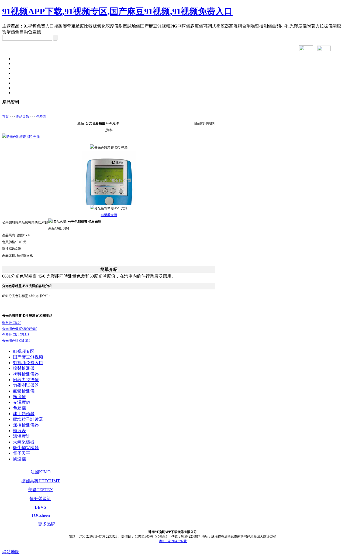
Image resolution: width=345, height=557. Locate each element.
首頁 (5, 116)
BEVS (40, 507)
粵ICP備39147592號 (173, 541)
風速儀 (19, 459)
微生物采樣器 (26, 447)
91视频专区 (23, 351)
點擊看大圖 (109, 215)
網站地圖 (10, 551)
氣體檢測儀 (23, 391)
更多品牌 (46, 524)
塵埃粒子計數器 (28, 419)
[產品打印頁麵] (204, 123)
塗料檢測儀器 (26, 374)
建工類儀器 (23, 413)
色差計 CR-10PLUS (15, 335)
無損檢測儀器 (26, 425)
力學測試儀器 (26, 385)
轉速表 (19, 430)
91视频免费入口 (28, 362)
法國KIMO (40, 472)
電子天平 (21, 453)
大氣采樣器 (23, 442)
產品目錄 (22, 116)
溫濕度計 (21, 436)
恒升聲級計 (40, 498)
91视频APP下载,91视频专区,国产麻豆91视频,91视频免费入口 (117, 11)
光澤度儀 (21, 402)
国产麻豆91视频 (28, 357)
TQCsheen (40, 515)
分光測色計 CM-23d (16, 341)
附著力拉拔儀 (26, 379)
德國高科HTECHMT (40, 481)
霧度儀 (19, 396)
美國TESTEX (40, 489)
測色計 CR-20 (11, 323)
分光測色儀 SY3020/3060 (19, 329)
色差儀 (41, 116)
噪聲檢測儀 (23, 368)
